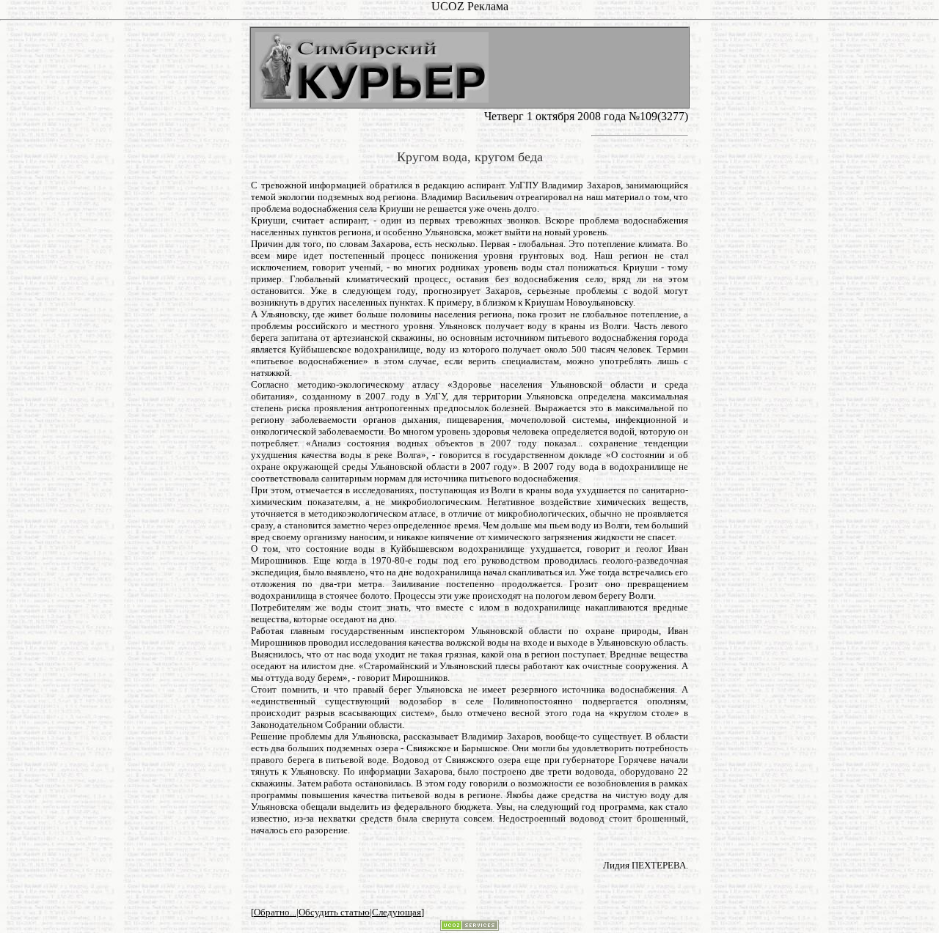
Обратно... (275, 912)
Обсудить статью (334, 912)
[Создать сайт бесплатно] (469, 927)
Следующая (396, 912)
